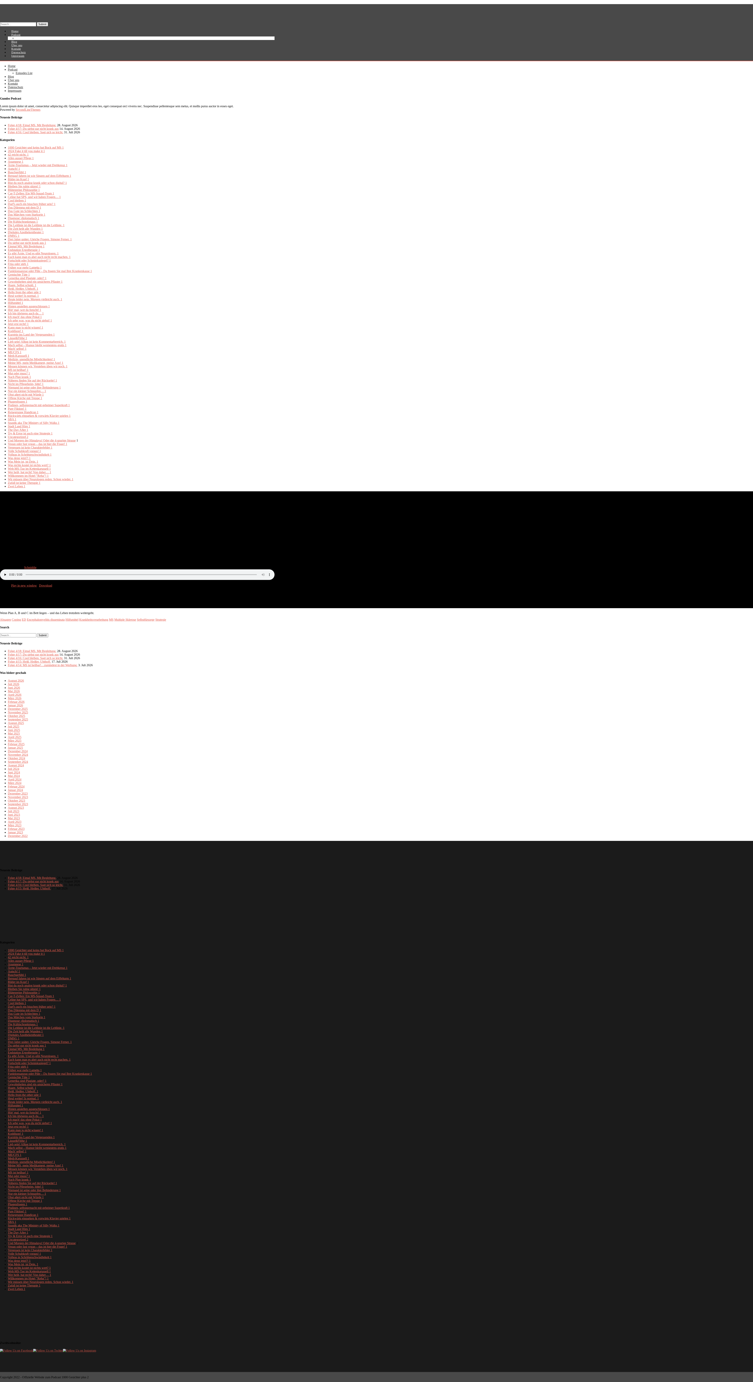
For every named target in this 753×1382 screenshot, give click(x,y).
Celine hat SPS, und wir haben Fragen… (34, 197)
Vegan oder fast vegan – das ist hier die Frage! (37, 444)
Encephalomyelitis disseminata (46, 619)
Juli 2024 (13, 769)
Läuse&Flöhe (17, 338)
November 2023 (18, 797)
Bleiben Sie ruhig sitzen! (24, 186)
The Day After (18, 430)
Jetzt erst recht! (18, 324)
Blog (11, 76)
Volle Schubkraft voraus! (24, 451)
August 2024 (16, 765)
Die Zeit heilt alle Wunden (25, 228)
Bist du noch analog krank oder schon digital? (37, 182)
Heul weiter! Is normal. (23, 295)
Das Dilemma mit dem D (24, 207)
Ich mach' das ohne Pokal (25, 317)
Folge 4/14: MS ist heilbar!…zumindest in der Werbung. (42, 665)
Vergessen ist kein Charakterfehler (30, 447)
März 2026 (14, 698)
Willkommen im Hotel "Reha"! (28, 475)
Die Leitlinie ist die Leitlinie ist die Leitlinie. (36, 225)
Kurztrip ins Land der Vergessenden (31, 334)
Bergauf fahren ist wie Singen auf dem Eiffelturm (39, 175)
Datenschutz (15, 87)
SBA (12, 419)
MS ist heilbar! (18, 370)
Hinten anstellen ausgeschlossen (29, 306)
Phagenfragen (17, 401)
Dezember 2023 (18, 793)
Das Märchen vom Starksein (26, 214)
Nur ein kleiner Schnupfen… (27, 391)
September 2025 (18, 719)
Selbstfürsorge (146, 619)
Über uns (13, 80)
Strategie (160, 619)
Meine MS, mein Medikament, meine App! (35, 362)
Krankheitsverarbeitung (93, 619)
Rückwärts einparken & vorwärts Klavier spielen (39, 415)
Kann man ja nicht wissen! (25, 327)
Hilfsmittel (15, 302)
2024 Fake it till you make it (26, 151)
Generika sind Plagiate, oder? (27, 278)
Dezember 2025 (18, 709)
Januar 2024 (15, 790)
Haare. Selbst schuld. (22, 285)
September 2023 (18, 804)
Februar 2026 (16, 701)
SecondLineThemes (28, 109)
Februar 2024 (16, 786)
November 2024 (18, 754)
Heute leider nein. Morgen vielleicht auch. (35, 299)
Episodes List (26, 38)
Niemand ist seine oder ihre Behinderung (34, 387)
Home (11, 66)
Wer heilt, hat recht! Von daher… (29, 472)
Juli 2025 (13, 726)
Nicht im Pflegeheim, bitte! (26, 384)
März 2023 (14, 825)
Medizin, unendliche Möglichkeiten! (31, 359)
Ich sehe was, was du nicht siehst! (30, 320)
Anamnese (15, 161)
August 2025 (16, 723)
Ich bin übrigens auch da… (26, 313)
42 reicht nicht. (18, 154)
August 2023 (16, 807)
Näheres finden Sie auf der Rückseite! (32, 380)
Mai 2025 (14, 733)
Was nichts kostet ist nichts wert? (29, 465)
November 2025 (18, 712)
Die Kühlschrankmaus (23, 221)
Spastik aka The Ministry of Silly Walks (33, 422)
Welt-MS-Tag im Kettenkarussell (29, 468)
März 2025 (14, 740)
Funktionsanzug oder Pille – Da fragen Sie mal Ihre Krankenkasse (50, 271)
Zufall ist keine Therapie (24, 482)
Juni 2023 (14, 814)
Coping (16, 619)
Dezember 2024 (18, 751)
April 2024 (14, 779)
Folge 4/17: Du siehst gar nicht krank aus (33, 128)
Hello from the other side (24, 292)
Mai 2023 (14, 818)
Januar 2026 (15, 705)
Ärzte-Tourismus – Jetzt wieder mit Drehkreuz (37, 165)
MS (111, 619)
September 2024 (18, 761)
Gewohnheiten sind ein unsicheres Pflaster (35, 281)
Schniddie (30, 567)
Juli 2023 (13, 811)
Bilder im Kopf (18, 179)
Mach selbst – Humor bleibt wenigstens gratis (37, 345)
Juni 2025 (14, 730)
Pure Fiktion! (17, 408)
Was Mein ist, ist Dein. (23, 461)
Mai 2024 (14, 776)
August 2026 (16, 680)
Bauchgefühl (17, 172)
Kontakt (13, 83)
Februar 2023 (16, 828)
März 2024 (14, 783)
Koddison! (15, 331)
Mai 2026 (14, 691)
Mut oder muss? (19, 373)
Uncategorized (18, 437)
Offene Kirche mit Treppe (25, 398)
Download (45, 585)
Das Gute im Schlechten (24, 211)
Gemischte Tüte (19, 274)
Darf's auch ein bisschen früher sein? (31, 204)
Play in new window (24, 585)
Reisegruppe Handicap (23, 412)
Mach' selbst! (17, 348)
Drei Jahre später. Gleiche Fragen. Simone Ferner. (40, 239)
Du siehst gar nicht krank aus (27, 242)
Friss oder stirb (18, 264)
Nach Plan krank (19, 377)
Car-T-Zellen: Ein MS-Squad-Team (31, 193)
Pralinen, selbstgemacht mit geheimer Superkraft (39, 405)
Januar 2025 (15, 747)
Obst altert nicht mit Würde (26, 394)
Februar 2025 (16, 744)
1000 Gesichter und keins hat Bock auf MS (36, 147)
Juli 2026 (13, 684)
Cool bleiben (17, 200)
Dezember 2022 (18, 836)
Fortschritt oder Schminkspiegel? (29, 260)
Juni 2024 (14, 772)
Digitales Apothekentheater (26, 232)
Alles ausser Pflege (21, 158)
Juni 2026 (14, 687)
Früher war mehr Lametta (25, 267)
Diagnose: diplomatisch (23, 218)
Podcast (12, 69)
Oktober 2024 (16, 758)
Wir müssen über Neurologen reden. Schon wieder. (40, 479)
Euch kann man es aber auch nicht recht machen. (39, 257)
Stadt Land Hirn (19, 426)
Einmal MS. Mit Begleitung (26, 246)
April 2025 (14, 737)
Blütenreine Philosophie (24, 190)
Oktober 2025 (16, 716)
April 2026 (14, 694)
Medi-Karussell (18, 355)
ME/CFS (14, 352)
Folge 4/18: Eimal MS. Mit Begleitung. (32, 125)
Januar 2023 (15, 832)
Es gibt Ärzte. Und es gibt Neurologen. (33, 253)
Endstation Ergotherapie (24, 250)
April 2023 (14, 821)
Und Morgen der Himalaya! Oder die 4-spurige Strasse (42, 440)
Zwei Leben (16, 486)
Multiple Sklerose (125, 619)
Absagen (5, 619)
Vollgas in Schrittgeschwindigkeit (30, 454)
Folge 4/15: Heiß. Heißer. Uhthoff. (29, 661)
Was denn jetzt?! (19, 458)
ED (24, 619)
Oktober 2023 (16, 800)
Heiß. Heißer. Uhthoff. (23, 288)
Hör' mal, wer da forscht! (24, 310)
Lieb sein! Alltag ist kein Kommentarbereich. (37, 341)
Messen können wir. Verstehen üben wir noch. (37, 366)
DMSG (13, 235)
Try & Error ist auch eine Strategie (30, 433)
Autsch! (14, 168)
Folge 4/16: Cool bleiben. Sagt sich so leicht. (35, 132)
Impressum (18, 56)
